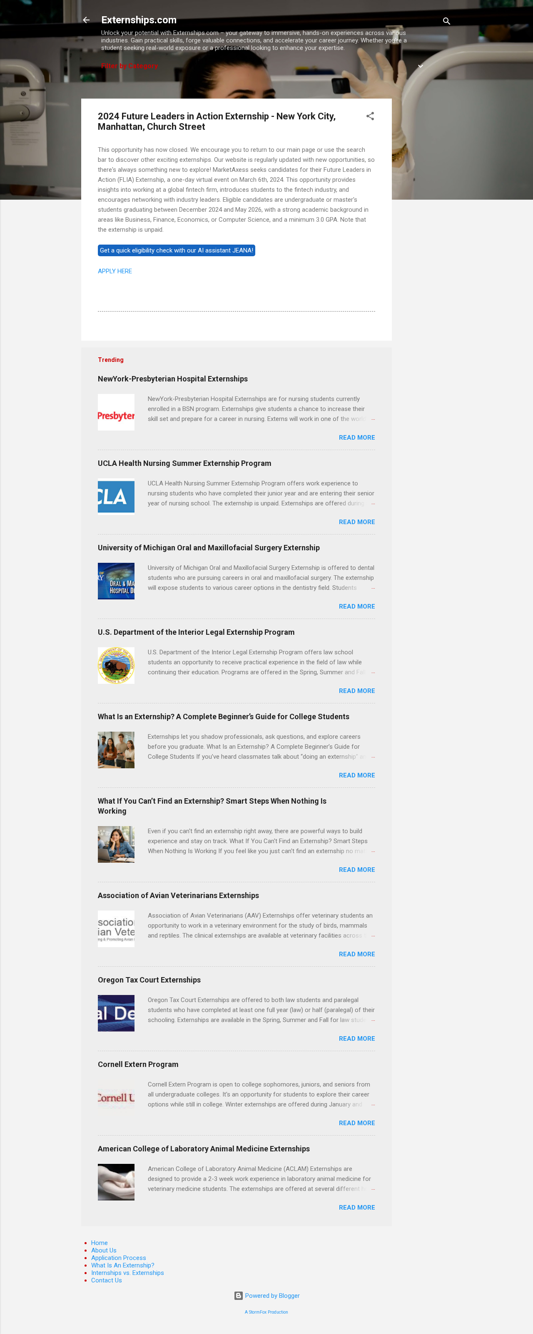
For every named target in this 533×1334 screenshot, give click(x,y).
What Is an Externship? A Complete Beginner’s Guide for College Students (223, 716)
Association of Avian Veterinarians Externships (178, 895)
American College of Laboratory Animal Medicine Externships (204, 1148)
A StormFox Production (266, 1312)
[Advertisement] (425, 223)
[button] (370, 117)
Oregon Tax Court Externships (149, 979)
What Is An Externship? (122, 1265)
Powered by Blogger (272, 1295)
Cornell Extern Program (138, 1064)
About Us (104, 1250)
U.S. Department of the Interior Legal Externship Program (196, 632)
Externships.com (139, 20)
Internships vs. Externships (127, 1273)
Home (99, 1243)
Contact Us (106, 1280)
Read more (357, 437)
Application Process (118, 1258)
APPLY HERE (115, 271)
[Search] (447, 22)
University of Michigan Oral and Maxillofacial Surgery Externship (209, 547)
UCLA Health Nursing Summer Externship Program (184, 463)
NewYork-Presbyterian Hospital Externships (173, 378)
